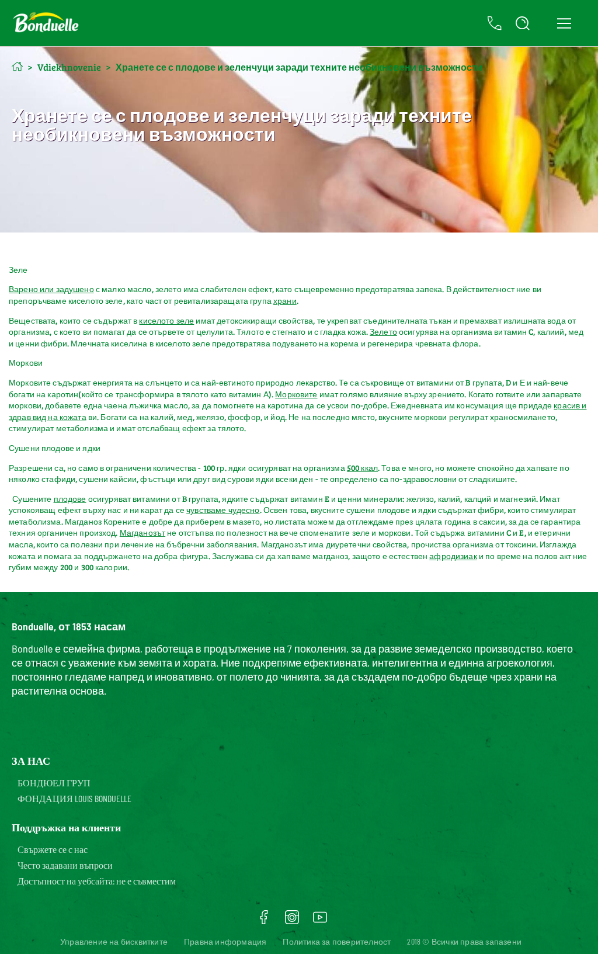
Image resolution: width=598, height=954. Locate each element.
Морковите (296, 394)
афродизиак (453, 555)
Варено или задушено (51, 288)
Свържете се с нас (53, 849)
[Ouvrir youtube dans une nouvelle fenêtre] (320, 921)
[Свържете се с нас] (495, 23)
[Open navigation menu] (563, 23)
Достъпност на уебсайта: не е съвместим (97, 880)
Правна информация (225, 941)
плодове (70, 498)
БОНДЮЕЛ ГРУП (54, 782)
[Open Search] (523, 23)
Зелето (383, 331)
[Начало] (17, 66)
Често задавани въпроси (65, 864)
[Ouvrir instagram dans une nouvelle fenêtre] (292, 921)
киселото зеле (166, 320)
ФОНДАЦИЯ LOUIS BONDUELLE (74, 798)
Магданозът (142, 532)
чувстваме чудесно (222, 509)
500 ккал (362, 467)
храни (285, 300)
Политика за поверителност (337, 941)
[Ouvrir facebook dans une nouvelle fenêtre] (264, 921)
